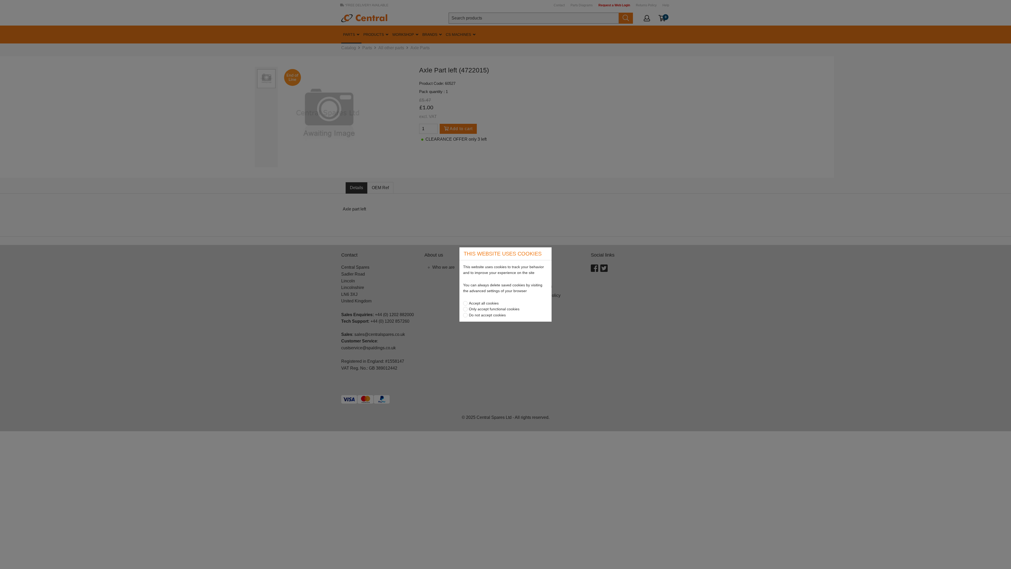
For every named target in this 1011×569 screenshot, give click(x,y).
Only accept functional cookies (494, 309)
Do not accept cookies (487, 315)
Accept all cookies (484, 303)
